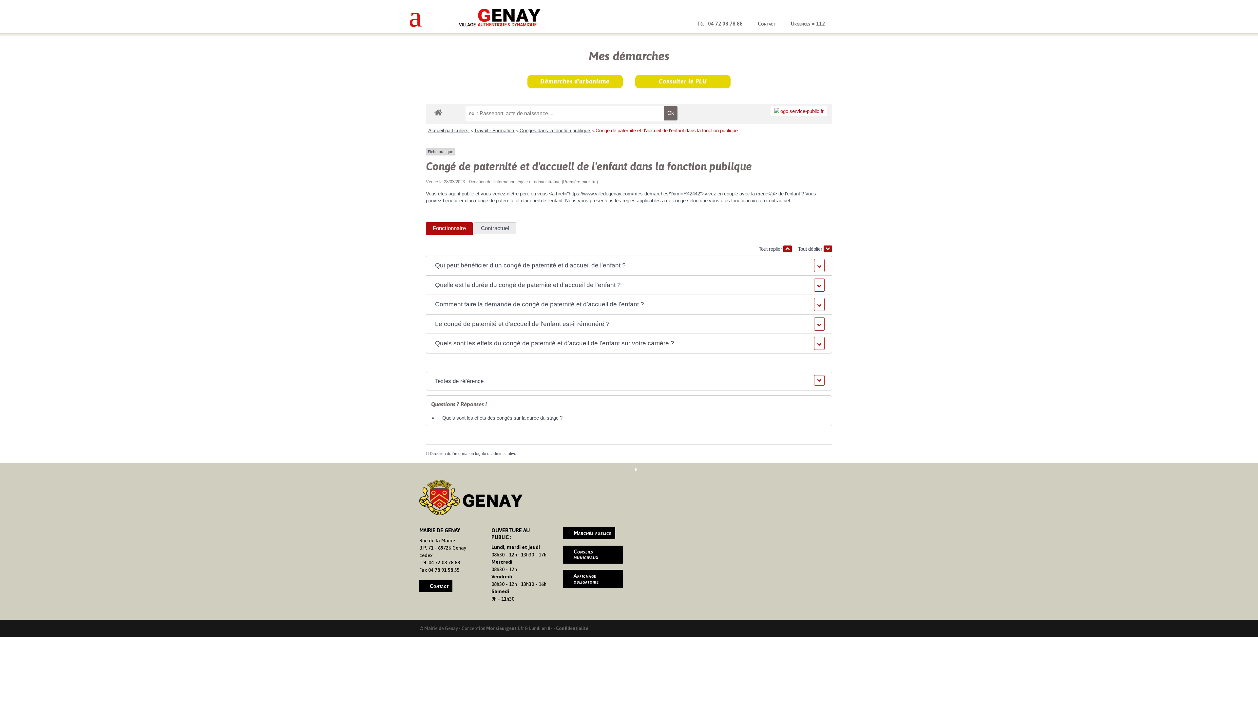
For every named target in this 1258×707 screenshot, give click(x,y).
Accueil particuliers (449, 130)
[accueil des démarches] (438, 112)
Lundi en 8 (539, 628)
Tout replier (771, 249)
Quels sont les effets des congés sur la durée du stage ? (502, 418)
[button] (629, 265)
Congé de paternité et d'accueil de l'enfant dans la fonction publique (667, 130)
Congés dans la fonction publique (555, 130)
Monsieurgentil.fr (505, 628)
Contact (767, 24)
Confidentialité (572, 628)
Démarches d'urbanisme (575, 81)
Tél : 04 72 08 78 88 (720, 24)
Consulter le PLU (683, 81)
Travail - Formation (494, 130)
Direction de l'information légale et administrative (473, 453)
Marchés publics (592, 533)
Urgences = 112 (808, 24)
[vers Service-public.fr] (799, 111)
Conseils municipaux (586, 554)
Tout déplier (811, 249)
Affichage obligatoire (586, 579)
